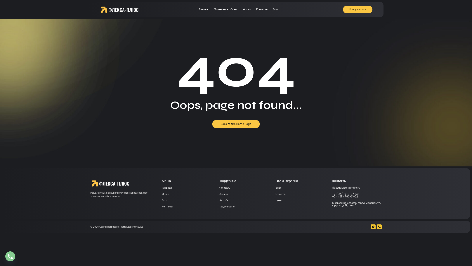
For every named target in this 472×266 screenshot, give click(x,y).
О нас (234, 9)
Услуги (247, 9)
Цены (278, 200)
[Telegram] (373, 226)
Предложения (227, 206)
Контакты (262, 9)
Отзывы (223, 194)
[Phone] (10, 256)
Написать (224, 188)
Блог (276, 9)
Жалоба (223, 200)
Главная (204, 9)
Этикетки (220, 9)
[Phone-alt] (379, 226)
